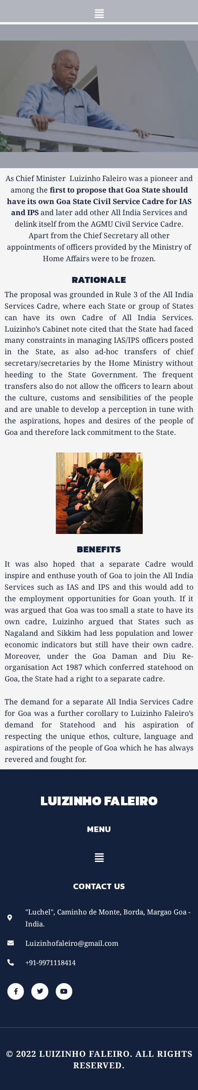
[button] (99, 13)
